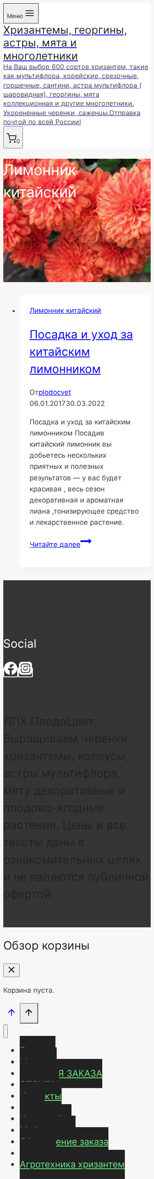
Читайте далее (61, 544)
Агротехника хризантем (72, 1164)
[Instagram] (25, 672)
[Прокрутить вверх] (11, 1013)
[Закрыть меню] (5, 1031)
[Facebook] (10, 672)
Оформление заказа (64, 1141)
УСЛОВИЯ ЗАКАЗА (61, 1073)
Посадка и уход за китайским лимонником (81, 351)
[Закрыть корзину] (11, 970)
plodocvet (55, 392)
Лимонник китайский (65, 310)
